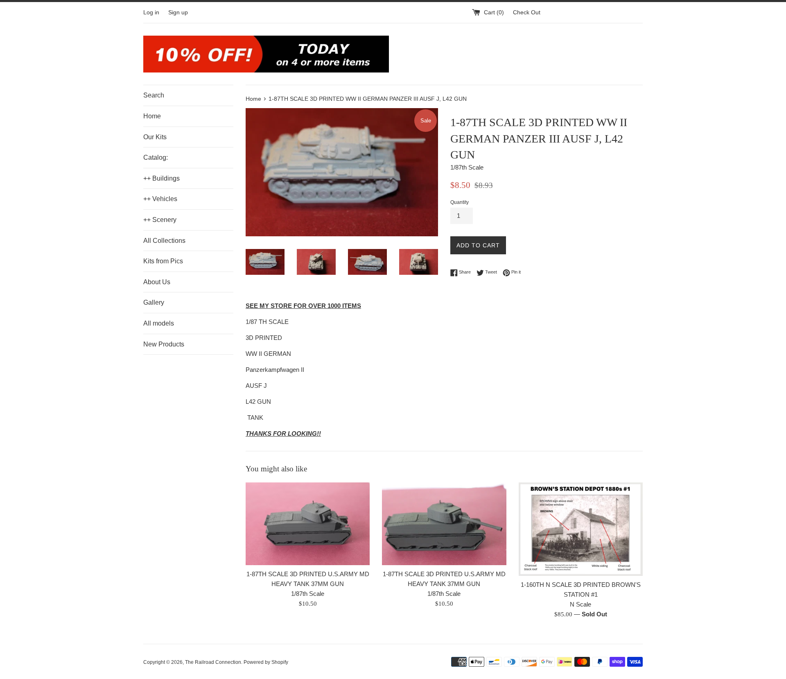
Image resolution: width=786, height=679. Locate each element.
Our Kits (155, 137)
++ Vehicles (160, 198)
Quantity (459, 202)
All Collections (164, 240)
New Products (163, 344)
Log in (151, 12)
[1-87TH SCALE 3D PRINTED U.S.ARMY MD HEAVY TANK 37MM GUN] (308, 523)
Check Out (526, 12)
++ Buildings (161, 178)
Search (153, 95)
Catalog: (155, 157)
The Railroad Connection (213, 662)
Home (152, 116)
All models (158, 323)
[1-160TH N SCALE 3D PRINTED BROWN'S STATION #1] (581, 529)
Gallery (153, 302)
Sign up (178, 12)
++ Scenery (159, 219)
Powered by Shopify (266, 662)
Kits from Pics (163, 261)
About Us (156, 281)
